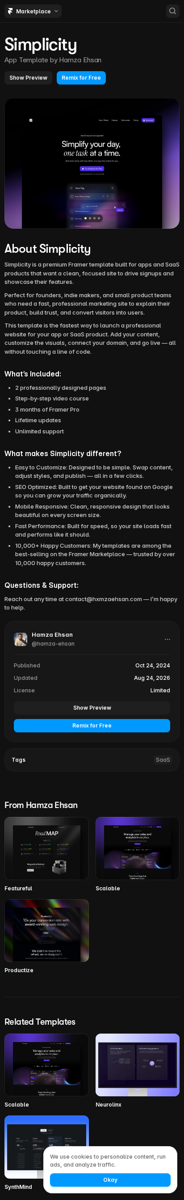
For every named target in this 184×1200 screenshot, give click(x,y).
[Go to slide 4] (99, 218)
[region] (92, 163)
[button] (28, 78)
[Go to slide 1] (85, 218)
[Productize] (46, 936)
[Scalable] (138, 854)
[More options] (167, 639)
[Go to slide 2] (90, 218)
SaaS (163, 759)
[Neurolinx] (138, 1071)
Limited (160, 690)
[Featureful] (46, 854)
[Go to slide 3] (94, 218)
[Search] (173, 11)
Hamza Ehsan (80, 60)
